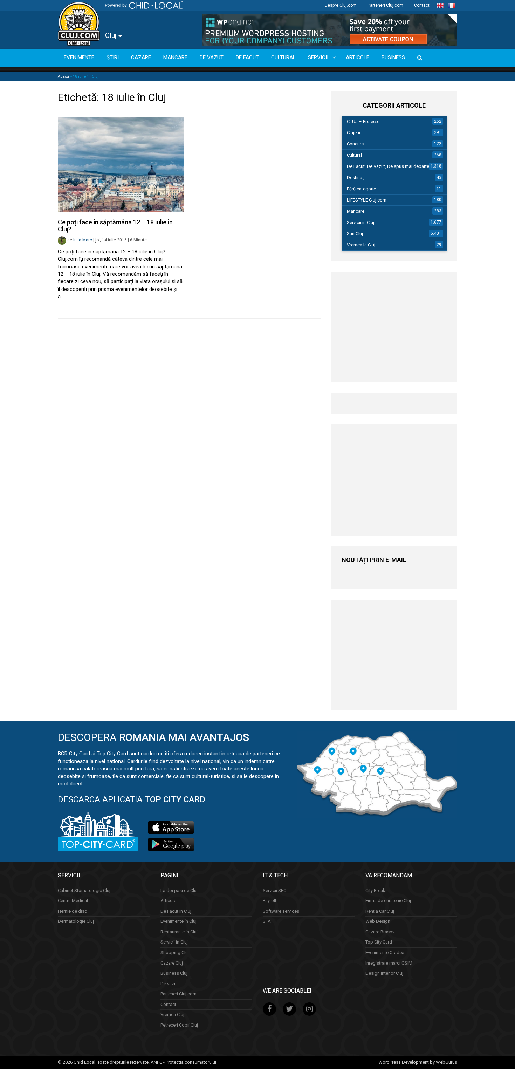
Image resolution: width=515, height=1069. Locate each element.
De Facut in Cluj (175, 911)
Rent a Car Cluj (379, 911)
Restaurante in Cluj (179, 931)
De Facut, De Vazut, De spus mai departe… (389, 166)
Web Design (377, 921)
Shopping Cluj (174, 952)
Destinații (356, 177)
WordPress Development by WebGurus (417, 1062)
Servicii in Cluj (360, 222)
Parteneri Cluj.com (385, 5)
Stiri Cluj (355, 233)
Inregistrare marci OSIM (388, 963)
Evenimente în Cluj (178, 921)
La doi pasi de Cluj (179, 890)
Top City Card (378, 942)
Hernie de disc (72, 911)
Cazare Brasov (379, 931)
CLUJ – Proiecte (363, 121)
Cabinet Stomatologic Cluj (84, 890)
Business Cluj (173, 973)
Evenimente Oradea (384, 952)
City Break (375, 890)
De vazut (169, 983)
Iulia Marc (82, 240)
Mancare (355, 211)
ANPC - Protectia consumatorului (183, 1062)
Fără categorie (361, 188)
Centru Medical (73, 900)
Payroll (269, 900)
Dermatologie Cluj (76, 921)
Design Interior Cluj (384, 973)
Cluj (111, 35)
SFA (267, 921)
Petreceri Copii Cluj (179, 1025)
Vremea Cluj (172, 1014)
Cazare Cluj (171, 963)
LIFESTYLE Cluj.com (366, 200)
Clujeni (353, 132)
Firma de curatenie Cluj (388, 900)
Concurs (355, 144)
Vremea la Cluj (361, 244)
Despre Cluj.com (341, 5)
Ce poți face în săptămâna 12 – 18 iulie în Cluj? (115, 225)
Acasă (63, 76)
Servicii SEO (275, 890)
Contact (422, 5)
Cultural (354, 155)
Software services (281, 911)
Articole (168, 900)
